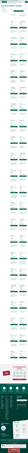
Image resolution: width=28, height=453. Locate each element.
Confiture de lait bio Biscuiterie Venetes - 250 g (23, 38)
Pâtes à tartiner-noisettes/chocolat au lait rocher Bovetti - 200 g (14, 170)
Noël (10, 407)
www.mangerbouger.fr (14, 442)
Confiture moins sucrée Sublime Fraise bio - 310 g (14, 253)
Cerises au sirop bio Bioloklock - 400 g (23, 203)
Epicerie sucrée (7, 3)
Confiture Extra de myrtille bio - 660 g (14, 319)
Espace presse (2, 405)
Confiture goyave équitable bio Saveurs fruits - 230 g (22, 71)
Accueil (1, 3)
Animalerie (11, 404)
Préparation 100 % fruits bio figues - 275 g (14, 38)
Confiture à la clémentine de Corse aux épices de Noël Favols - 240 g (14, 335)
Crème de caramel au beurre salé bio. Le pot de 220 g (23, 220)
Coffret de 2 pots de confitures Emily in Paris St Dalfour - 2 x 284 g (23, 335)
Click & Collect (10, 390)
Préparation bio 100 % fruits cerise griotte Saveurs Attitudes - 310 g (14, 71)
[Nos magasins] (21, 2)
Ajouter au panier (14, 27)
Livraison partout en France (17, 391)
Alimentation (4, 3)
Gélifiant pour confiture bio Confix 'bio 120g (23, 170)
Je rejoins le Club (19, 379)
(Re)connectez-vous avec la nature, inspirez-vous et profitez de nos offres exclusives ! (20, 397)
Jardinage (11, 400)
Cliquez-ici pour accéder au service (17, 436)
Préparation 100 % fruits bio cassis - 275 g (23, 88)
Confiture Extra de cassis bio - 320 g (23, 302)
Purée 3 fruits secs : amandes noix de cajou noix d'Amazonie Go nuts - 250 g (23, 270)
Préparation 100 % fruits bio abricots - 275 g (22, 154)
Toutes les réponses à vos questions (17, 427)
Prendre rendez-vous (17, 431)
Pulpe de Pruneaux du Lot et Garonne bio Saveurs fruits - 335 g (14, 203)
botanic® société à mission (2, 402)
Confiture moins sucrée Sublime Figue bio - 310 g (23, 236)
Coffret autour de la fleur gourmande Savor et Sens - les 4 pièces (14, 155)
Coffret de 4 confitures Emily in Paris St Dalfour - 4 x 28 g (13, 302)
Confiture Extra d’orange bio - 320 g (14, 55)
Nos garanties (7, 404)
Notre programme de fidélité (7, 399)
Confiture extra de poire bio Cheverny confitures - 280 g (22, 22)
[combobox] (12, 2)
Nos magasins (7, 400)
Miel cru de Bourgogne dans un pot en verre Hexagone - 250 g (14, 104)
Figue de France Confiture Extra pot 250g (23, 187)
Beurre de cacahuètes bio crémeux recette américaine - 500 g (14, 188)
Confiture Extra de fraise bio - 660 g (23, 121)
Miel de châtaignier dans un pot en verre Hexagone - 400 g (23, 286)
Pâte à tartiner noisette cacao (13, 236)
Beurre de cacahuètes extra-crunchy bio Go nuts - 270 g (22, 137)
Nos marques (7, 410)
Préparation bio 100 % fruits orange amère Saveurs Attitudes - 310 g (14, 89)
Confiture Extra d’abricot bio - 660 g (14, 121)
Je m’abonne (21, 401)
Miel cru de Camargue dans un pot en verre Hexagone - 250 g (14, 286)
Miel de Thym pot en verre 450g (23, 104)
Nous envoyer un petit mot (24, 425)
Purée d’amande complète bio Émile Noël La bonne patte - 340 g (14, 352)
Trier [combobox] (24, 9)
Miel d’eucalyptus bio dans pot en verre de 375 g (14, 137)
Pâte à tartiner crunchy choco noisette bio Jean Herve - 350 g (14, 269)
